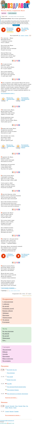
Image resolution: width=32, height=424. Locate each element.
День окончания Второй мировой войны (16, 386)
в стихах (26, 35)
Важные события (7, 311)
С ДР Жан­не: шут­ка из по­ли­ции (10, 255)
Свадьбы (5, 354)
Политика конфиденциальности (7, 420)
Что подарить (6, 361)
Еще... (4, 340)
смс (19, 35)
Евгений (20, 406)
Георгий (7, 406)
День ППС (9, 383)
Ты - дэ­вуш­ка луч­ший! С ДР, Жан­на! (25, 29)
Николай (11, 411)
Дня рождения (6, 349)
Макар (6, 407)
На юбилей (5, 333)
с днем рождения (12, 13)
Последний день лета (12, 369)
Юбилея (4, 352)
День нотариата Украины (13, 390)
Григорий (12, 406)
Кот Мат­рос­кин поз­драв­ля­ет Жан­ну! (25, 255)
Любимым (5, 313)
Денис (16, 406)
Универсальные (7, 317)
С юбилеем (5, 304)
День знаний (10, 376)
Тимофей (16, 411)
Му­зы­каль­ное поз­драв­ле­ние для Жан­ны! (10, 29)
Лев (27, 406)
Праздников (6, 356)
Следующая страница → (8, 288)
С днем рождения (7, 302)
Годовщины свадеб (8, 308)
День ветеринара (11, 372)
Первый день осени (11, 379)
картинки (4, 13)
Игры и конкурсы (7, 358)
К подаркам (5, 322)
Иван (24, 406)
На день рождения (7, 331)
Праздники (5, 315)
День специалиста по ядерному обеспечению (17, 393)
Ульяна (14, 407)
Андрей (7, 411)
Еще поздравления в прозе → (8, 93)
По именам (5, 320)
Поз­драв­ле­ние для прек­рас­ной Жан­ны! (25, 99)
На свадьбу (5, 306)
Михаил (11, 407)
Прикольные (6, 338)
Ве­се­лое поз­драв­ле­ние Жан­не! (11, 99)
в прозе (22, 35)
